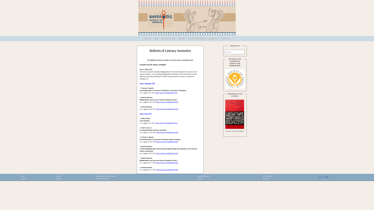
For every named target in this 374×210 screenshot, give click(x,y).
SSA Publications (168, 38)
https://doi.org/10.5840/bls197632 (167, 132)
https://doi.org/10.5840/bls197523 (167, 109)
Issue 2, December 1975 (147, 83)
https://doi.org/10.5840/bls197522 (167, 102)
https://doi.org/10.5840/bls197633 (167, 142)
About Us (147, 38)
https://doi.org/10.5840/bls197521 (166, 93)
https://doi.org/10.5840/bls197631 (166, 123)
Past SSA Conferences (197, 38)
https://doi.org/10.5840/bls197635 (167, 163)
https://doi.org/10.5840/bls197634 (167, 153)
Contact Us (225, 38)
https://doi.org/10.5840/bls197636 (167, 170)
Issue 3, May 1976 (145, 114)
